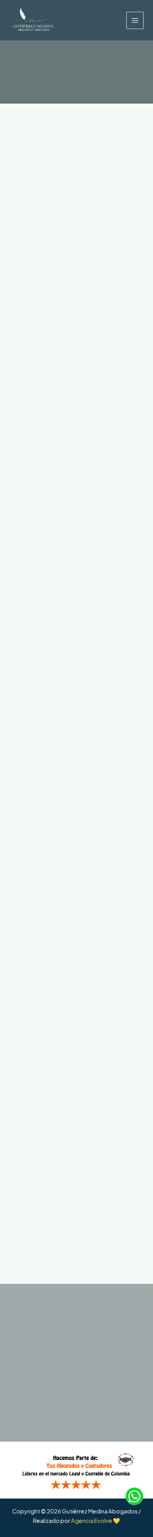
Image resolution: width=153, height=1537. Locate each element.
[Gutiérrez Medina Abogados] (32, 20)
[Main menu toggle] (135, 20)
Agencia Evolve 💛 (95, 1520)
